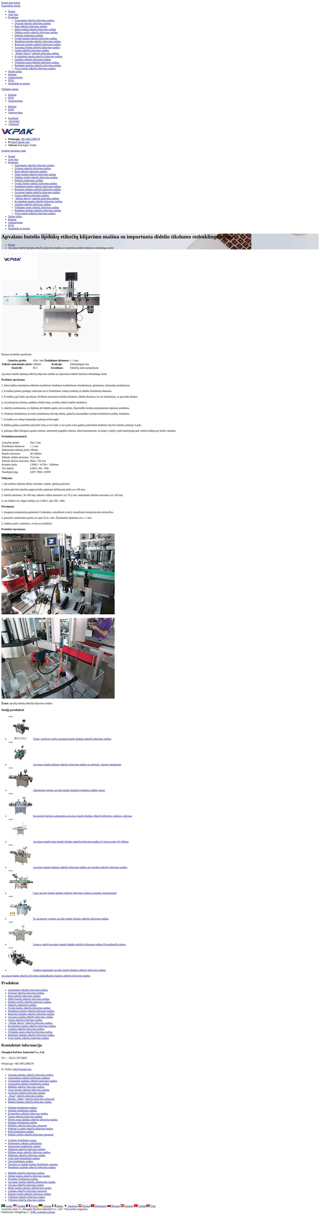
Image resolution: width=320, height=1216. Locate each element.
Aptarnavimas (15, 77)
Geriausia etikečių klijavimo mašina (26, 1093)
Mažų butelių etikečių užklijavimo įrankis (29, 1188)
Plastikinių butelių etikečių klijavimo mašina (38, 41)
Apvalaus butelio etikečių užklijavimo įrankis (31, 1182)
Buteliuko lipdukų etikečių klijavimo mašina (38, 65)
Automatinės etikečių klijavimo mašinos (29, 1078)
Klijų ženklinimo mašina (21, 1131)
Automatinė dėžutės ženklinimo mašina (28, 1084)
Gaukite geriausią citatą (13, 150)
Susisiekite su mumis (19, 83)
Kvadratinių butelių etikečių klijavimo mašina (38, 56)
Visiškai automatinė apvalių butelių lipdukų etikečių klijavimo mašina (69, 970)
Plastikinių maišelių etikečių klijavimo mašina (32, 1167)
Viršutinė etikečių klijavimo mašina (26, 1200)
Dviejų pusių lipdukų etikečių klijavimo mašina (33, 1119)
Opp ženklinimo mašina (20, 1161)
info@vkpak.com (20, 142)
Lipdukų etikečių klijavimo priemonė (27, 1191)
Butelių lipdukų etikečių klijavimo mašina (68, 975)
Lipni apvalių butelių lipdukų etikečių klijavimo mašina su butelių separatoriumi (74, 893)
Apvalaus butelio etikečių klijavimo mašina (37, 47)
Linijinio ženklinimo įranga (22, 1140)
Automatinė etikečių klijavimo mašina (34, 20)
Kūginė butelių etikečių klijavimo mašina (29, 1194)
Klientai (12, 74)
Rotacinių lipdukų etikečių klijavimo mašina (38, 44)
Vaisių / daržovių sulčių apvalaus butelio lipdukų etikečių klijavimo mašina (72, 738)
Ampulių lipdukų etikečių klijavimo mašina (30, 1075)
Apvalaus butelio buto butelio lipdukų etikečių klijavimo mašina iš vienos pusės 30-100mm (80, 841)
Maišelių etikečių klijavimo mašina (26, 1087)
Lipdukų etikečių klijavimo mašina (33, 59)
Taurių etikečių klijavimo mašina (25, 1116)
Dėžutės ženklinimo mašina (22, 1107)
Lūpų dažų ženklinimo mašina (24, 1158)
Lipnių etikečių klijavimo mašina (32, 50)
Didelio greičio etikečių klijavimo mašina (36, 32)
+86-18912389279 (30, 139)
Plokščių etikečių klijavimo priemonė (27, 1125)
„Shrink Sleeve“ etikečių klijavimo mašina (37, 53)
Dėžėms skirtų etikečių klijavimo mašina (29, 1152)
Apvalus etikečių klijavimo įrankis (26, 1185)
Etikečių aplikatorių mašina (29, 35)
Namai (11, 11)
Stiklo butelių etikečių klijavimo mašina (35, 29)
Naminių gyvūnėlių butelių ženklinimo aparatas (33, 1164)
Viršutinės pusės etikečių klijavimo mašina (37, 62)
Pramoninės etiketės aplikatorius (25, 1143)
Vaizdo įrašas (15, 71)
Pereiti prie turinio (10, 2)
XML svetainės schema (42, 1212)
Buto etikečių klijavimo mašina (31, 26)
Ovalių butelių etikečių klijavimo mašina (36, 38)
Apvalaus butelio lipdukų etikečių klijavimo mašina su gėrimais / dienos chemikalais (77, 764)
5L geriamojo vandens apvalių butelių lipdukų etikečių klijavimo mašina (70, 918)
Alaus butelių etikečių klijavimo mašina (28, 1090)
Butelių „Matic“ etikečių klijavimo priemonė (31, 1099)
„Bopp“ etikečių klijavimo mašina (26, 1096)
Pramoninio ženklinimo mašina (24, 1146)
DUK (11, 80)
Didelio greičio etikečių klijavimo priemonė (31, 1134)
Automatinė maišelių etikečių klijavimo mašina (32, 1081)
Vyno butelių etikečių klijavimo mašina (35, 68)
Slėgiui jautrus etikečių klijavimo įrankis (29, 1176)
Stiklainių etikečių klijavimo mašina (26, 1149)
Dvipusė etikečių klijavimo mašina (33, 23)
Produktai (13, 17)
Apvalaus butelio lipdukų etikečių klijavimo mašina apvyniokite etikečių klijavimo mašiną (80, 867)
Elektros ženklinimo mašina (22, 1122)
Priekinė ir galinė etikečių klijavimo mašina (30, 1128)
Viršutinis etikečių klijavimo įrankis (26, 1197)
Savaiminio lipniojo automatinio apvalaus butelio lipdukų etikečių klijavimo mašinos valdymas (82, 816)
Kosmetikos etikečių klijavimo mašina (28, 1113)
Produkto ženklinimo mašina (23, 1179)
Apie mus (13, 14)
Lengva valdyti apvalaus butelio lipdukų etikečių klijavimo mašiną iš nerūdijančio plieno (79, 944)
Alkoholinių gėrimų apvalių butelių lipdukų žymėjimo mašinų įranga (69, 790)
